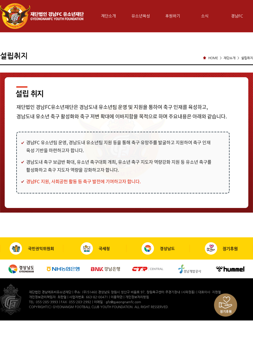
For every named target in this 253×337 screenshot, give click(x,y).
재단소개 (108, 16)
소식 (205, 16)
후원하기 (172, 16)
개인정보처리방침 (137, 297)
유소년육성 (140, 16)
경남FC (237, 16)
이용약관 (117, 297)
